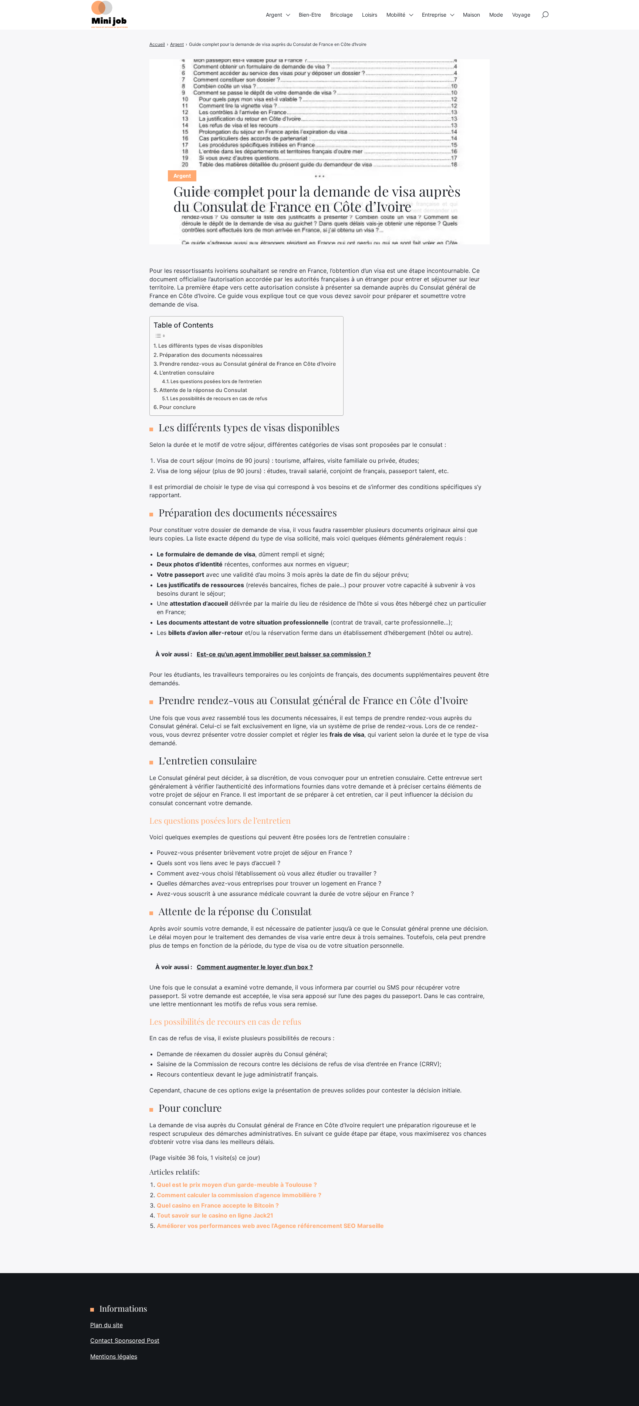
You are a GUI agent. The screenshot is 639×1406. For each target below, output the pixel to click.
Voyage (521, 14)
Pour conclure (177, 407)
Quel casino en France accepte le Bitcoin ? (218, 1205)
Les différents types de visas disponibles (210, 345)
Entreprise (434, 14)
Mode (496, 14)
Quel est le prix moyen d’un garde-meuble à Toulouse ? (237, 1184)
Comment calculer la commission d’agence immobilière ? (239, 1195)
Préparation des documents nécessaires (211, 355)
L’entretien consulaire (186, 372)
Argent (274, 14)
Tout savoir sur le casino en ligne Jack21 (215, 1215)
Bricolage (341, 14)
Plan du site (106, 1325)
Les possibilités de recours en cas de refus (218, 398)
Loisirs (369, 14)
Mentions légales (113, 1356)
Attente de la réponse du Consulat (203, 390)
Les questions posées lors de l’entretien (216, 381)
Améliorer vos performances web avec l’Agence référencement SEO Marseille (270, 1225)
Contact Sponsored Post (124, 1340)
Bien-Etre (310, 14)
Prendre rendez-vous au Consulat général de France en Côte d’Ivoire (247, 364)
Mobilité (395, 14)
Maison (471, 14)
